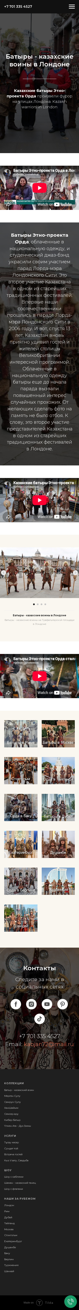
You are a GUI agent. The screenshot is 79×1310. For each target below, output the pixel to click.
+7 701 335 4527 (18, 7)
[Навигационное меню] (72, 7)
